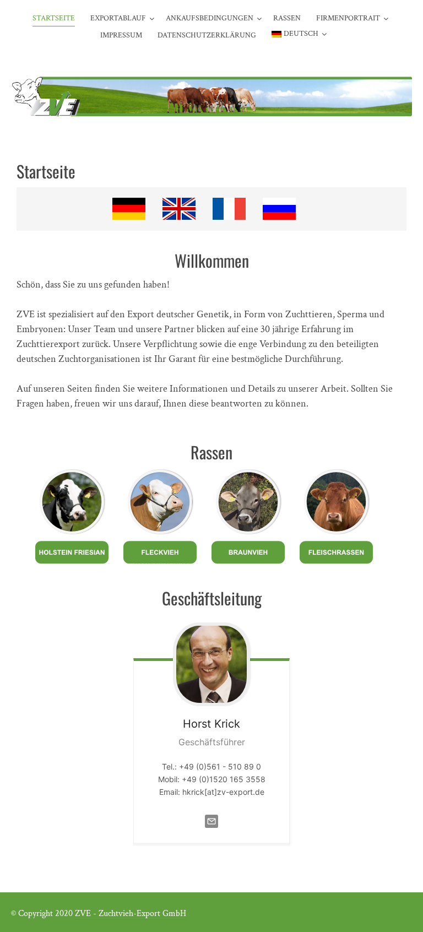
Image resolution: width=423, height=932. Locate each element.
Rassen (287, 18)
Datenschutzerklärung (207, 35)
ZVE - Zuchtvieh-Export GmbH (130, 913)
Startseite (53, 18)
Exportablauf (118, 18)
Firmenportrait (348, 18)
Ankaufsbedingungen (209, 18)
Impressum (121, 35)
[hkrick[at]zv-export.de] (211, 830)
